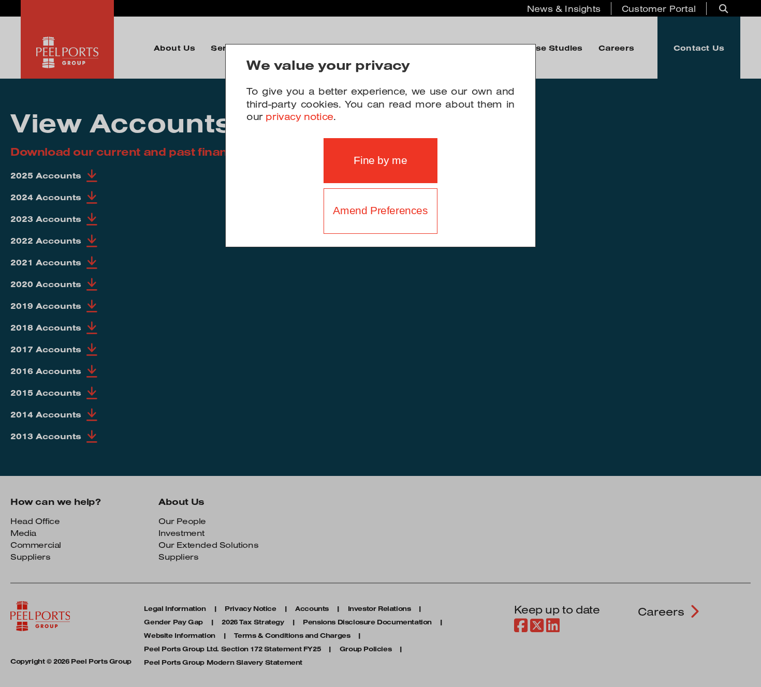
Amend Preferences (380, 210)
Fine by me (380, 160)
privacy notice (299, 116)
